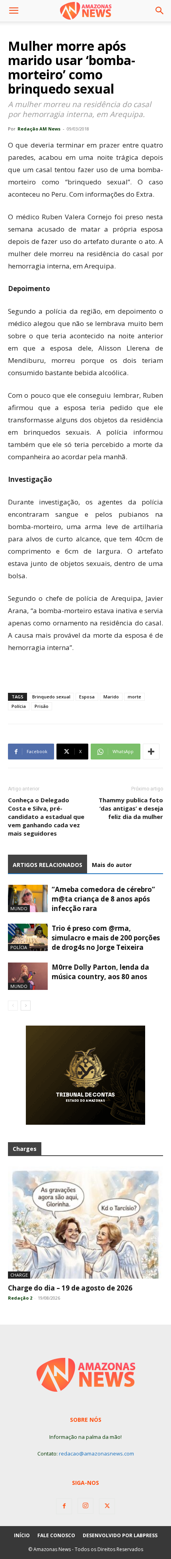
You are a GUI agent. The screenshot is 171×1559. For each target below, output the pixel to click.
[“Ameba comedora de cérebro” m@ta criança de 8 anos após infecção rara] (28, 898)
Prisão (42, 706)
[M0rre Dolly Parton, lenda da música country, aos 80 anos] (28, 976)
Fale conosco (56, 1535)
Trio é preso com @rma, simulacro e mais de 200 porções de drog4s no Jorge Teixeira (106, 938)
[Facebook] (64, 1506)
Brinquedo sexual (51, 697)
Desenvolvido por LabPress (120, 1535)
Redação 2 (20, 1298)
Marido (111, 697)
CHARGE (19, 1275)
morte (134, 697)
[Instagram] (85, 1506)
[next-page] (26, 1006)
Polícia (19, 706)
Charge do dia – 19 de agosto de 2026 (70, 1287)
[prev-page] (13, 1006)
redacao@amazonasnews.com (96, 1453)
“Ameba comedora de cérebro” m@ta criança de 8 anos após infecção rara (103, 899)
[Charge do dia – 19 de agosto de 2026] (85, 1222)
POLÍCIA (18, 947)
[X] (107, 1506)
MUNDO (18, 908)
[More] (151, 751)
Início (22, 1535)
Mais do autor (112, 865)
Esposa (87, 697)
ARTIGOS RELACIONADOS (47, 865)
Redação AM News (38, 129)
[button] (13, 10)
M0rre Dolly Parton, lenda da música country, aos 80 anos (100, 972)
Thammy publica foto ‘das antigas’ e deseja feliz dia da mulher (131, 808)
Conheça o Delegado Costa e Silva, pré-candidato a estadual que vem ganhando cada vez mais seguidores (46, 816)
